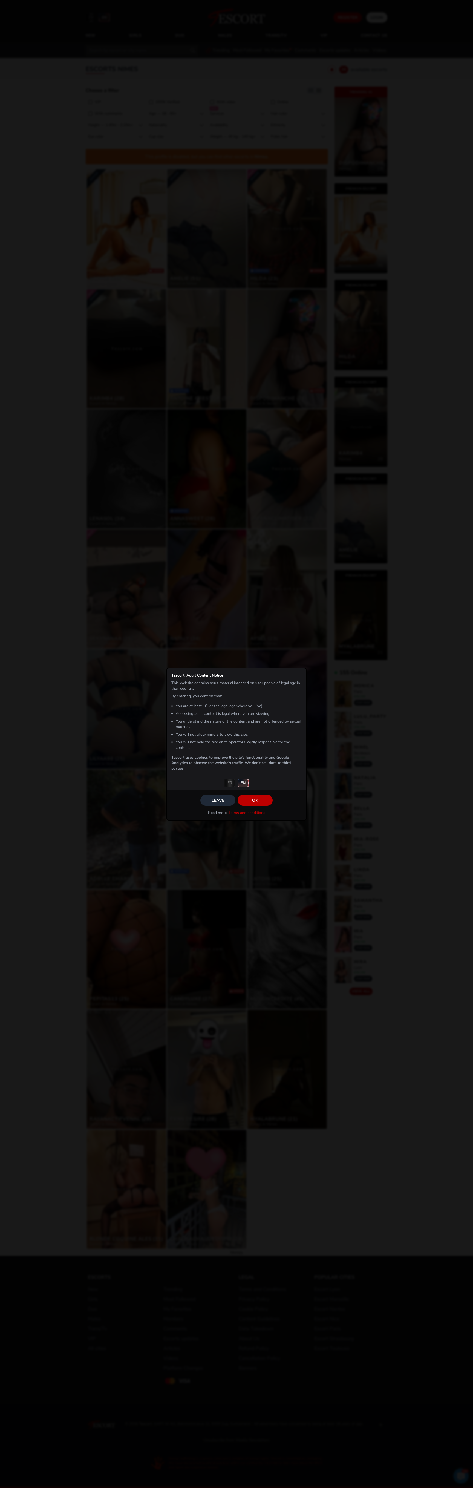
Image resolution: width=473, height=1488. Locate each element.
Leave (218, 800)
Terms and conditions (247, 812)
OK (255, 800)
